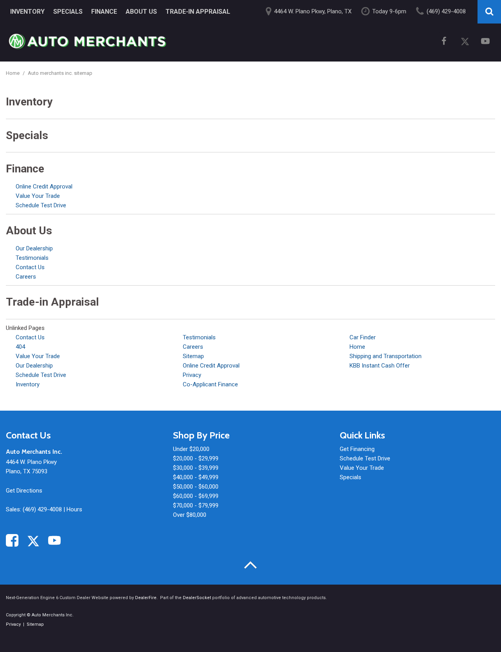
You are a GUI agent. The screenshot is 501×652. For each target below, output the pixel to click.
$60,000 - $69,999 (195, 496)
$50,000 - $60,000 (195, 486)
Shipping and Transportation (386, 356)
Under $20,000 (191, 449)
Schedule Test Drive (41, 205)
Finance (104, 11)
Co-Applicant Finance (210, 384)
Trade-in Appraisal (198, 11)
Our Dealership (34, 248)
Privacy (192, 375)
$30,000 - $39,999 (195, 467)
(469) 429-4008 (42, 509)
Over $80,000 (189, 514)
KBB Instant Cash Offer (380, 365)
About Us (141, 11)
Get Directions (24, 490)
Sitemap (193, 356)
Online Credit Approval (44, 186)
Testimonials (32, 257)
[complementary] (477, 628)
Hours (74, 509)
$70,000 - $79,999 (195, 505)
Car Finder (363, 337)
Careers (26, 276)
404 (20, 346)
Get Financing (357, 449)
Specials (68, 11)
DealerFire (146, 597)
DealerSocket (197, 597)
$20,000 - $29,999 (195, 458)
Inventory (27, 11)
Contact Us (30, 267)
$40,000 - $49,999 (195, 477)
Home (13, 73)
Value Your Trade (38, 195)
